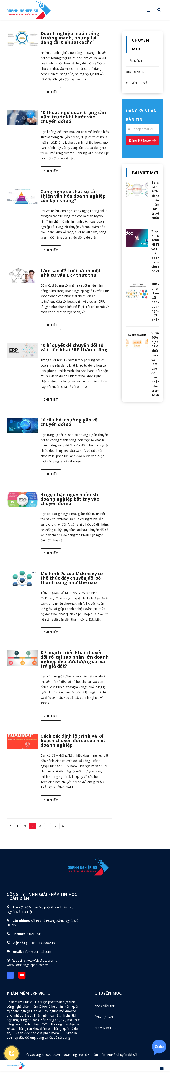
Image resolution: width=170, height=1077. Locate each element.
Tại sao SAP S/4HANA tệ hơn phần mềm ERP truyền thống (158, 200)
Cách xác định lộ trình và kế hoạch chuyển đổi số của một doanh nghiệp (73, 740)
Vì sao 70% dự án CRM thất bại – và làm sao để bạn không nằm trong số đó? (156, 364)
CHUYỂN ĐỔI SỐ (136, 83)
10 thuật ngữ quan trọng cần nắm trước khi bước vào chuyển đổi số (73, 116)
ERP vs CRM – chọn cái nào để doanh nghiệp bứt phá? (156, 302)
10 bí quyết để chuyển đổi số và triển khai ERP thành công (74, 347)
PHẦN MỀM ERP (136, 61)
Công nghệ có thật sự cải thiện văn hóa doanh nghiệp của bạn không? (73, 195)
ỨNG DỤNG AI (135, 72)
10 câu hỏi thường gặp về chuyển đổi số (69, 422)
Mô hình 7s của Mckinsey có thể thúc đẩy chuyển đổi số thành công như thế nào (72, 578)
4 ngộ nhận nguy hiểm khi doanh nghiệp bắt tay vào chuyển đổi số (70, 498)
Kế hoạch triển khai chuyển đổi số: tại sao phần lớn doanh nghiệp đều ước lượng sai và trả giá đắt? (75, 659)
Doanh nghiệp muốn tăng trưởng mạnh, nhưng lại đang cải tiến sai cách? (70, 37)
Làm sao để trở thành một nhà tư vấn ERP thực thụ (71, 273)
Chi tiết (50, 92)
